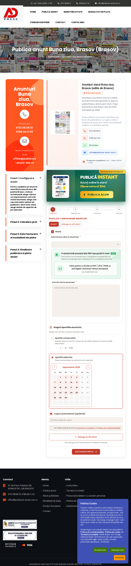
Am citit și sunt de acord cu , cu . (87, 428)
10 (71, 382)
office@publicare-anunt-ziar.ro (109, 3)
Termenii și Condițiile (85, 428)
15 (60, 387)
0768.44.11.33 (84, 3)
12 (82, 382)
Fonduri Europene (40, 22)
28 (55, 397)
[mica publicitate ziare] (11, 13)
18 (77, 387)
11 (76, 382)
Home (33, 11)
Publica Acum (98, 194)
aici (95, 539)
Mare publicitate (51, 495)
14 (55, 387)
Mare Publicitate (73, 11)
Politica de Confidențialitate (108, 428)
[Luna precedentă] (54, 367)
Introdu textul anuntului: (64, 282)
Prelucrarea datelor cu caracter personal (85, 495)
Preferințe (119, 558)
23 (66, 392)
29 (60, 397)
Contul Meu (77, 22)
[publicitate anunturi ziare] (20, 524)
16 (66, 387)
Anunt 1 (54, 224)
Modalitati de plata (99, 11)
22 (60, 392)
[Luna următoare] (88, 367)
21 (55, 392)
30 (66, 397)
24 (71, 392)
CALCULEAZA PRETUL (84, 451)
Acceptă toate (100, 550)
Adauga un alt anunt (70, 224)
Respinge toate (117, 550)
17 (71, 387)
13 (87, 382)
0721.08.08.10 (66, 3)
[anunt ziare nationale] (20, 535)
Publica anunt (49, 490)
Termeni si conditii (75, 490)
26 (82, 392)
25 (77, 392)
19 (82, 387)
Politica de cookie (112, 532)
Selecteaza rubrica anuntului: (66, 237)
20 (87, 387)
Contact (60, 22)
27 (88, 392)
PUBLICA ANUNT (50, 11)
